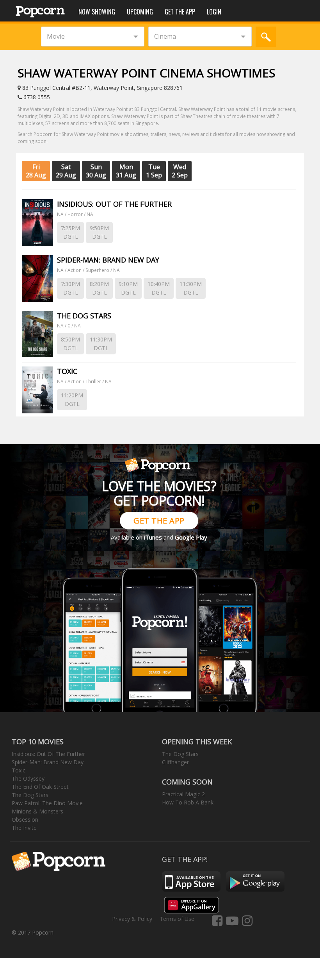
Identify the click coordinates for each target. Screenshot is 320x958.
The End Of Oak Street (40, 786)
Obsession (25, 819)
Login (214, 11)
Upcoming (140, 11)
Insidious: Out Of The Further (48, 754)
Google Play (191, 537)
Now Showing (96, 11)
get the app (159, 520)
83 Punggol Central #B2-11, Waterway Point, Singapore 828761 (102, 87)
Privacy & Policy (132, 918)
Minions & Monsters (37, 811)
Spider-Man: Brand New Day (48, 762)
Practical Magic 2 (183, 794)
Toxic (18, 770)
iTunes (153, 537)
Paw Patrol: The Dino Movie (47, 803)
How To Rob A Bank (187, 802)
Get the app (180, 11)
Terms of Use (177, 918)
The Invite (24, 827)
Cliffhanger (175, 762)
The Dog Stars (30, 795)
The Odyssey (28, 778)
